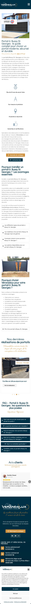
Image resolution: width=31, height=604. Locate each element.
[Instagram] (18, 535)
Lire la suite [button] (6, 488)
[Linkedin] (15, 535)
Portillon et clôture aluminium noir (15, 381)
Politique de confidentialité (20, 602)
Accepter (15, 589)
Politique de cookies (8, 602)
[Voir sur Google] (4, 476)
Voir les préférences (15, 598)
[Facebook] (12, 535)
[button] (28, 569)
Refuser (15, 593)
